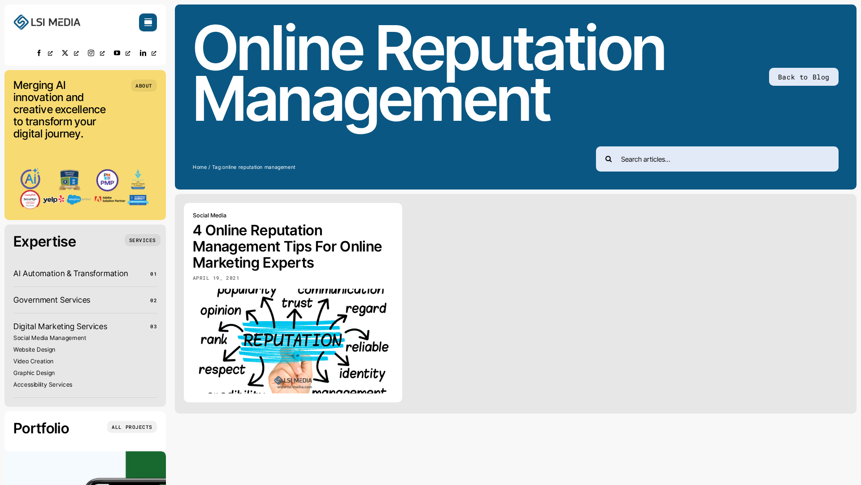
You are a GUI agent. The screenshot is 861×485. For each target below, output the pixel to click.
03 (153, 326)
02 (153, 300)
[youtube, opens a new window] (122, 52)
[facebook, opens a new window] (44, 52)
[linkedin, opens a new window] (148, 52)
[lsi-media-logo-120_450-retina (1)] (47, 17)
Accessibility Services (43, 384)
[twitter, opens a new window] (70, 52)
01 (153, 273)
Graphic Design (34, 372)
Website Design (34, 349)
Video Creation (33, 361)
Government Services (52, 299)
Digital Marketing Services (60, 326)
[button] (144, 85)
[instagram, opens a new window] (96, 52)
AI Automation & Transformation (70, 273)
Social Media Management (50, 337)
